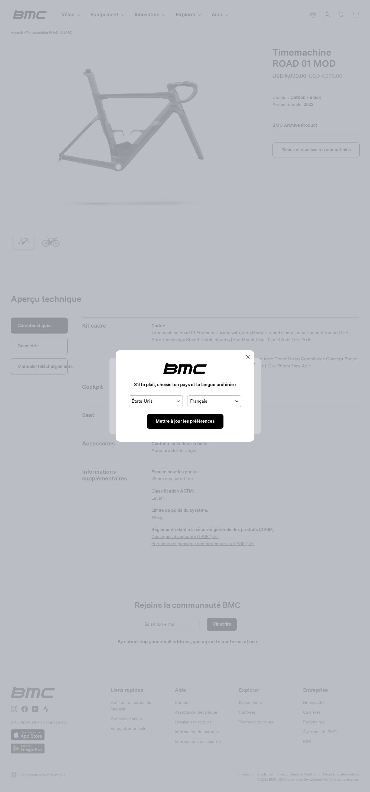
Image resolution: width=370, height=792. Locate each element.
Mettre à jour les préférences (185, 421)
